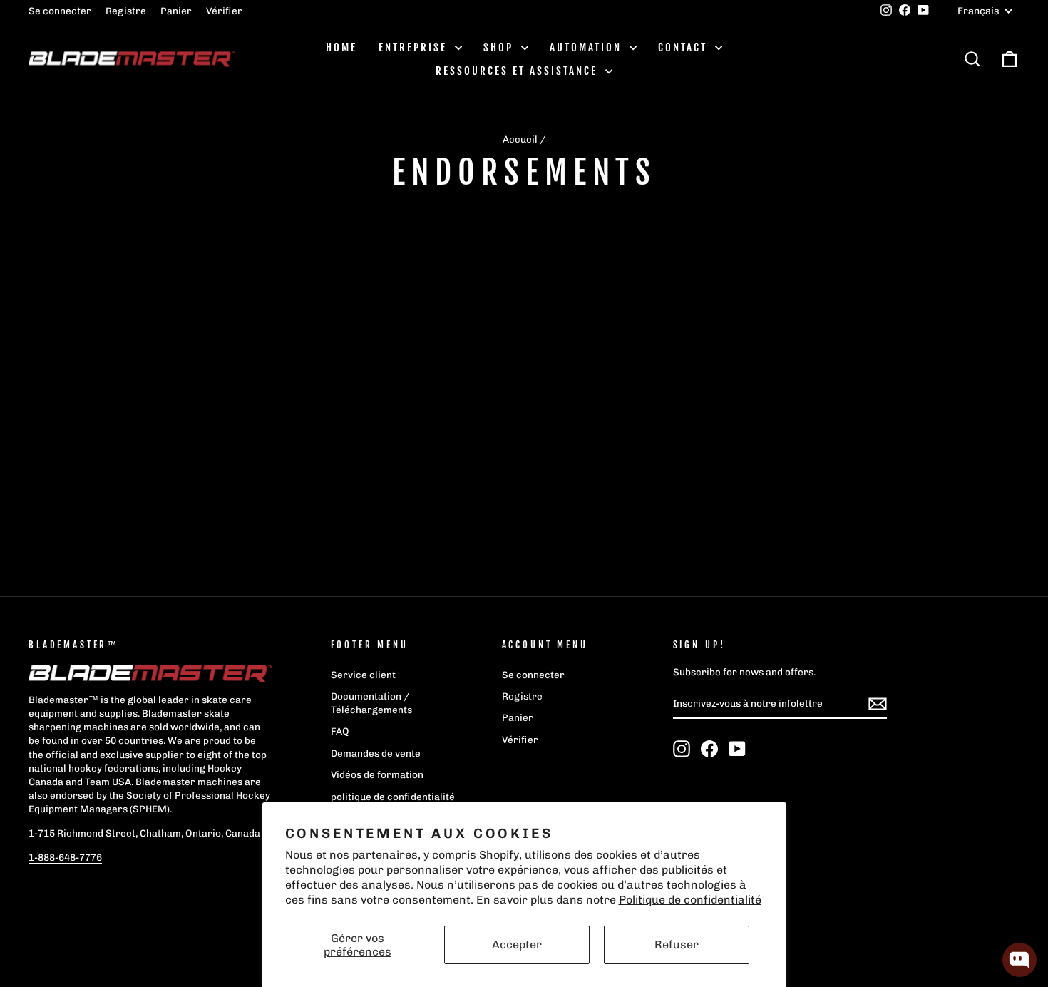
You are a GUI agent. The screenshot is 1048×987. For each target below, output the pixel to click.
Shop (500, 47)
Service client (363, 674)
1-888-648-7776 (65, 857)
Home (341, 47)
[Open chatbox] (1019, 960)
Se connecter (60, 10)
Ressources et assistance (519, 71)
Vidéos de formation (377, 774)
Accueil (520, 139)
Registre (126, 10)
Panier (176, 10)
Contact (684, 47)
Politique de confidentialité (690, 899)
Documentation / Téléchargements (371, 702)
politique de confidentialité (393, 796)
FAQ (340, 731)
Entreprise (415, 47)
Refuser (676, 944)
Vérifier (224, 10)
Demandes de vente (376, 753)
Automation (588, 47)
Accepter (517, 944)
